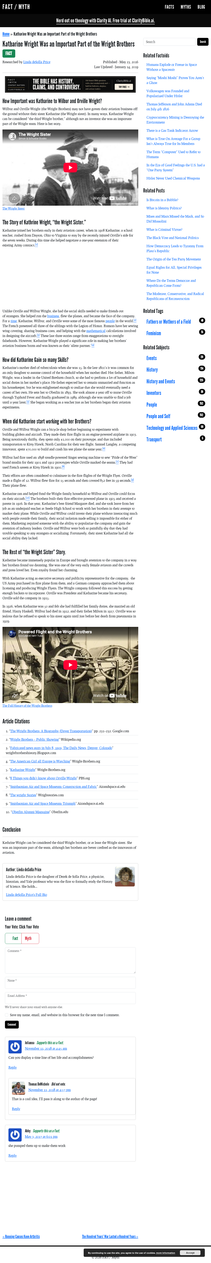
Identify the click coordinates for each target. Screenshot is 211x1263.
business (53, 316)
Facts (169, 7)
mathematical (96, 331)
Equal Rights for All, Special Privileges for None (174, 269)
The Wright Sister (13, 208)
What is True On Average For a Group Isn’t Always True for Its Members (173, 141)
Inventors (175, 393)
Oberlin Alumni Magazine (30, 812)
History (175, 369)
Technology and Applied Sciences (175, 427)
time (14, 321)
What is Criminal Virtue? (164, 229)
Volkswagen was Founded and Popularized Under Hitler (168, 93)
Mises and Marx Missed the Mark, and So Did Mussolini (175, 218)
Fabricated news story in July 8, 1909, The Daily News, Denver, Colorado (61, 748)
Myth (28, 938)
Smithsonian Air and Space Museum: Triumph (42, 803)
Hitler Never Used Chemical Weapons (173, 178)
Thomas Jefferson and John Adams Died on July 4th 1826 (174, 106)
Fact (15, 938)
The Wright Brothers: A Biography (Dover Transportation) (51, 731)
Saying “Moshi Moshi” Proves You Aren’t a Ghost (175, 80)
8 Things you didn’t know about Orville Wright (43, 778)
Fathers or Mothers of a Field (175, 321)
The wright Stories (23, 795)
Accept (190, 1253)
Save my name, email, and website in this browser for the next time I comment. (65, 1015)
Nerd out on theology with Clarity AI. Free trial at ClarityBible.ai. (105, 20)
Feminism (175, 333)
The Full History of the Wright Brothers (27, 705)
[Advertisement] (70, 280)
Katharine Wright (22, 770)
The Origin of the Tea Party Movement (174, 259)
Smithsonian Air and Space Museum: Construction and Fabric (53, 786)
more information (165, 1252)
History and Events (175, 381)
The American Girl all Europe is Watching (40, 761)
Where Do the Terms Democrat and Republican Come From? (171, 283)
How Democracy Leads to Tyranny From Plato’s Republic (175, 248)
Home (5, 34)
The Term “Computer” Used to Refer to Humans (173, 154)
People (175, 404)
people (110, 321)
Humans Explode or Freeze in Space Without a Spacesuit (172, 67)
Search (203, 42)
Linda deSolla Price (36, 62)
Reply (12, 1067)
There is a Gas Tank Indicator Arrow (172, 130)
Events (175, 358)
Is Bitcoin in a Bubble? (162, 200)
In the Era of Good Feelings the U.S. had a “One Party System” (176, 167)
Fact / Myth (16, 7)
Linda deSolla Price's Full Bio (26, 895)
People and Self (175, 416)
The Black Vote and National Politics (173, 238)
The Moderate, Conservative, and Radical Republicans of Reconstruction (175, 296)
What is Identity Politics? (164, 208)
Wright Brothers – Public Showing (34, 739)
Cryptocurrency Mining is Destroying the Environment (175, 119)
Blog (201, 7)
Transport (175, 439)
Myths (186, 7)
